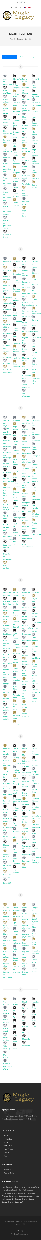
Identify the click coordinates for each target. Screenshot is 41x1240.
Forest (34, 1008)
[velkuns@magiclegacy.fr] (20, 7)
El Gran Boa (7, 1139)
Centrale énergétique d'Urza (7, 1066)
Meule (24, 908)
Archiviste (7, 270)
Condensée (9, 57)
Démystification (19, 79)
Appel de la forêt (5, 774)
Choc (34, 608)
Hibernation (17, 322)
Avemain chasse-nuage (6, 122)
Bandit (5, 1156)
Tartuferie (26, 184)
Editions (20, 39)
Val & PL (6, 1152)
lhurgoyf (16, 843)
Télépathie (35, 273)
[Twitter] (11, 7)
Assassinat (36, 441)
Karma (15, 188)
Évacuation (17, 274)
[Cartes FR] (25, 7)
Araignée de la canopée (6, 785)
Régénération (27, 855)
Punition (6, 158)
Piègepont (16, 916)
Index (15, 337)
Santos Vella (7, 1146)
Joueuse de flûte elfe (6, 856)
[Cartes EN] (29, 7)
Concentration (8, 333)
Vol (14, 307)
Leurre (24, 749)
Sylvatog (16, 758)
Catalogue (7, 309)
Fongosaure (17, 764)
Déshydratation (19, 268)
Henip (5, 1136)
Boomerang (7, 297)
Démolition (7, 663)
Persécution (26, 453)
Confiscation (8, 339)
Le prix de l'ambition (7, 432)
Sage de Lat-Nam (25, 340)
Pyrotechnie (26, 640)
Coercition (7, 473)
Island (15, 1035)
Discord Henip (8, 1173)
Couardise (7, 357)
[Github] (16, 7)
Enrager (6, 684)
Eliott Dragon (8, 1149)
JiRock (5, 1142)
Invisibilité (16, 358)
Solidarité (35, 79)
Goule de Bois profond (6, 527)
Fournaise (16, 653)
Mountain (26, 1033)
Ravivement (26, 861)
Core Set (28, 39)
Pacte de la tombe (15, 462)
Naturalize (26, 811)
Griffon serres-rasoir (25, 128)
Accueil (12, 39)
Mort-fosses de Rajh (6, 507)
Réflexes (25, 655)
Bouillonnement (9, 634)
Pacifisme (26, 99)
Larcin (15, 477)
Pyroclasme (26, 634)
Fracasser (35, 592)
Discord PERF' (8, 1170)
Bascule (35, 331)
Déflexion (16, 262)
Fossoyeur (16, 471)
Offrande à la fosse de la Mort (6, 493)
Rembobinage (27, 331)
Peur (14, 435)
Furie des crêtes (24, 673)
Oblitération (17, 724)
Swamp (25, 1008)
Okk (23, 601)
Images (33, 57)
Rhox (24, 867)
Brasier (6, 610)
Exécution (16, 420)
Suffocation (7, 795)
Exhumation (26, 511)
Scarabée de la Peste (25, 485)
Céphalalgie (17, 518)
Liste (22, 57)
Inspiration (17, 343)
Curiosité (6, 363)
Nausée (25, 429)
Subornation (8, 303)
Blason (5, 934)
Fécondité (7, 883)
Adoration (35, 179)
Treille (34, 834)
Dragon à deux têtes (34, 666)
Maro (24, 755)
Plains (15, 1011)
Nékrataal (26, 435)
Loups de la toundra (35, 152)
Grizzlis (15, 817)
